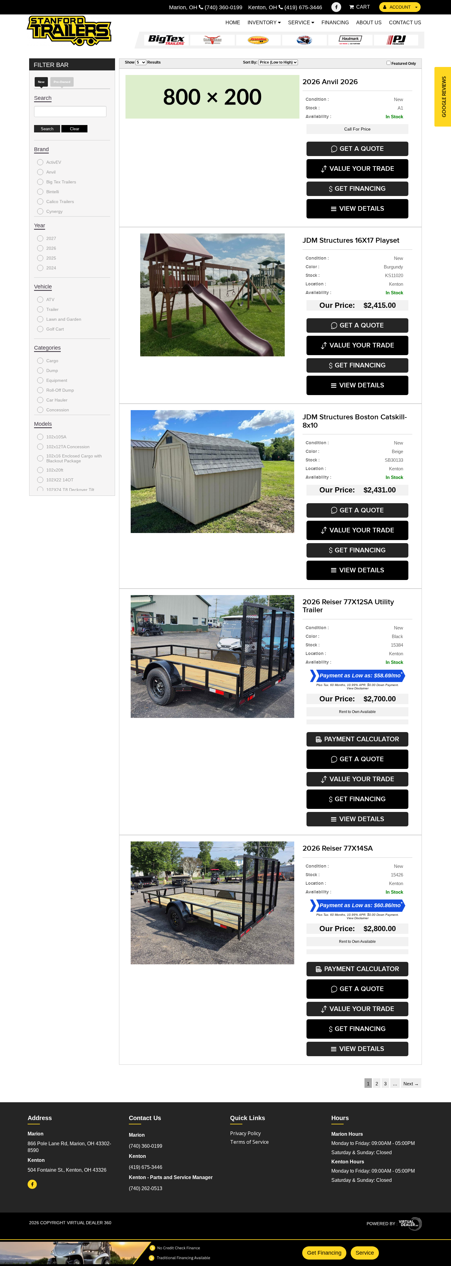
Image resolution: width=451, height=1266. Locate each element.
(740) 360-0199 (145, 1146)
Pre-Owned (62, 82)
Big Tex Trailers (61, 181)
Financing (335, 22)
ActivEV (53, 162)
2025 (51, 258)
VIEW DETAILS (361, 209)
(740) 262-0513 (145, 1188)
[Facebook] (336, 7)
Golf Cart (55, 329)
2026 (51, 248)
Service (299, 22)
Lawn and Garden (63, 319)
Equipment (56, 380)
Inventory (263, 22)
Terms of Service (249, 1142)
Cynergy (54, 211)
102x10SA (56, 436)
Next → (411, 1083)
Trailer (52, 309)
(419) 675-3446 (145, 1167)
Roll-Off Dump (60, 390)
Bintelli (52, 191)
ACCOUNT (400, 7)
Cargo (52, 360)
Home (233, 22)
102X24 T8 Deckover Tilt (70, 489)
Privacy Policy (245, 1133)
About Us (369, 22)
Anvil (51, 172)
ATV (50, 299)
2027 (51, 238)
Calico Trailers (60, 201)
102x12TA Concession (68, 446)
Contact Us (405, 22)
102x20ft (54, 470)
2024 (51, 267)
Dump (52, 370)
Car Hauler (56, 400)
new (41, 82)
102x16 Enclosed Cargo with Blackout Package (74, 458)
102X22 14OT (60, 479)
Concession (57, 409)
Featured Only (403, 63)
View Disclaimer (357, 688)
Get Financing (324, 1253)
